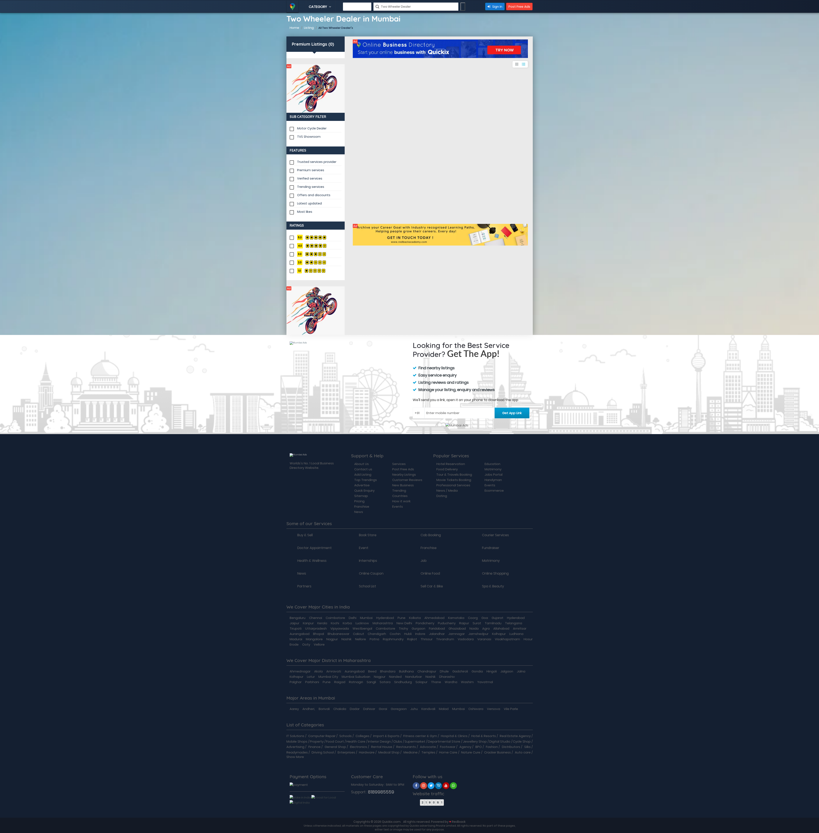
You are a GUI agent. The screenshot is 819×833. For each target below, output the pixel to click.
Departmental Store (444, 741)
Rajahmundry (393, 639)
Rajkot (412, 639)
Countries (400, 496)
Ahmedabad (434, 618)
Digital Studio (499, 741)
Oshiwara (475, 709)
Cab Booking (431, 535)
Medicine (411, 752)
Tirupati (296, 628)
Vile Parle (511, 709)
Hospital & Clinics (454, 736)
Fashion (492, 747)
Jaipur (294, 623)
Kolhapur (499, 634)
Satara (385, 682)
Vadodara (466, 639)
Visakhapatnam (507, 639)
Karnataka (456, 618)
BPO (478, 747)
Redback (459, 821)
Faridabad (437, 628)
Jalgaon (506, 671)
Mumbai (366, 618)
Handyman (493, 480)
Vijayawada (339, 628)
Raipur (464, 623)
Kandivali (428, 709)
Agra (486, 628)
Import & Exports (386, 736)
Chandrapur (426, 671)
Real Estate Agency (515, 736)
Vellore (319, 644)
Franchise (361, 506)
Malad (444, 709)
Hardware (367, 752)
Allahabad (501, 628)
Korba (347, 623)
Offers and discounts (313, 195)
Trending (399, 490)
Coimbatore (335, 618)
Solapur (421, 682)
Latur (311, 676)
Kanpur (308, 623)
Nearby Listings (404, 474)
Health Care (355, 741)
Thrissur (427, 639)
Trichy (403, 628)
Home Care (448, 752)
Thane (436, 682)
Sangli (371, 682)
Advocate (428, 747)
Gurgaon (418, 628)
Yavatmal (485, 682)
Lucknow (362, 623)
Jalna (521, 671)
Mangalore (314, 639)
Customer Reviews (407, 480)
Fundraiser (490, 548)
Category (318, 6)
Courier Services (495, 535)
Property (317, 741)
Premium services (310, 170)
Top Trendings (365, 480)
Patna (374, 639)
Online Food (430, 573)
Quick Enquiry (364, 490)
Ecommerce (494, 490)
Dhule (444, 671)
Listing (309, 27)
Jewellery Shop (475, 741)
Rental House (381, 747)
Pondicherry (425, 623)
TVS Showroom (309, 137)
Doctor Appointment (314, 548)
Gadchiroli (460, 671)
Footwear (447, 747)
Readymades (297, 752)
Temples (428, 752)
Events (397, 506)
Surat (477, 623)
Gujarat (497, 618)
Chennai (315, 618)
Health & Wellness (312, 560)
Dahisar (369, 709)
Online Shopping (495, 573)
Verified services (309, 178)
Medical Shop (388, 752)
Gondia (477, 671)
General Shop (335, 747)
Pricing (359, 501)
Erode (294, 644)
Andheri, (308, 709)
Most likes (304, 212)
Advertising (295, 747)
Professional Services (453, 485)
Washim (467, 682)
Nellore (360, 639)
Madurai (296, 639)
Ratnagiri (356, 682)
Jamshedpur (478, 634)
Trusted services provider (316, 162)
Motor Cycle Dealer (312, 128)
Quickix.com (391, 821)
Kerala (322, 623)
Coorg (473, 618)
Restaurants (406, 747)
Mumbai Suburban (356, 676)
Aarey (294, 709)
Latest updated (309, 203)
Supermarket (415, 741)
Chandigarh (377, 634)
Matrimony (493, 469)
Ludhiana (516, 634)
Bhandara (387, 671)
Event (363, 548)
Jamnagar (456, 634)
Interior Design (379, 741)
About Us (361, 464)
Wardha (451, 682)
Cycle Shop (522, 741)
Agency (465, 747)
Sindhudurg (403, 682)
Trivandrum (445, 639)
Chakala (339, 709)
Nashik (346, 639)
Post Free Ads (519, 6)
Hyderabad (385, 618)
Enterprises (346, 752)
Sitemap (361, 496)
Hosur (528, 639)
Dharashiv (447, 676)
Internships (368, 560)
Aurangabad (299, 634)
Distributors (511, 747)
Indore (420, 634)
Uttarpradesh (316, 628)
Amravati (333, 671)
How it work (401, 501)
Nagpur (332, 639)
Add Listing (362, 474)
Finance (314, 747)
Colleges (362, 736)
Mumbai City (328, 676)
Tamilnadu (493, 623)
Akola (318, 671)
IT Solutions (295, 736)
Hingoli (491, 671)
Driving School (323, 752)
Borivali (324, 709)
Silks (527, 747)
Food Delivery (447, 469)
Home (294, 27)
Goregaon (399, 709)
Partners (304, 586)
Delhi (352, 618)
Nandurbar (413, 676)
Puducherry (447, 623)
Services (399, 464)
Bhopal (318, 634)
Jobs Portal (493, 474)
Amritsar (519, 628)
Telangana (513, 623)
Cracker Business (497, 752)
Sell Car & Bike (432, 586)
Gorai (383, 709)
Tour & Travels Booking (454, 474)
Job (424, 560)
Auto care (523, 752)
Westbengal (362, 628)
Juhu (414, 709)
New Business (403, 485)
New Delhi (404, 623)
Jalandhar (437, 634)
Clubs (397, 741)
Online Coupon (371, 573)
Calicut (358, 634)
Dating (441, 496)
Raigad (339, 682)
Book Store (367, 535)
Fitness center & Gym (420, 736)
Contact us (363, 469)
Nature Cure (470, 752)
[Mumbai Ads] (315, 88)
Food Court (335, 741)
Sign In (496, 6)
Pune (401, 618)
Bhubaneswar (338, 634)
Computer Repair (321, 736)
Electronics (358, 747)
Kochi (335, 623)
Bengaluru (297, 618)
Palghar (296, 682)
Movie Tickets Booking (453, 480)
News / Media (447, 490)
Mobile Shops (296, 741)
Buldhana (406, 671)
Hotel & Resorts (483, 736)
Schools (345, 736)
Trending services (310, 187)
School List (367, 586)
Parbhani (312, 682)
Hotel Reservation (450, 464)
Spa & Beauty (493, 586)
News (358, 512)
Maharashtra (383, 623)
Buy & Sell (305, 535)
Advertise (362, 485)
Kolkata (415, 618)
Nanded (395, 676)
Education (492, 464)
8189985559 (381, 792)
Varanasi (484, 639)
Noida (474, 628)
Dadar (355, 709)
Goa (484, 618)
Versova (493, 709)
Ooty (306, 644)
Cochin (395, 634)
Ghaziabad (457, 628)
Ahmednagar (300, 671)
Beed (372, 671)
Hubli (408, 634)
